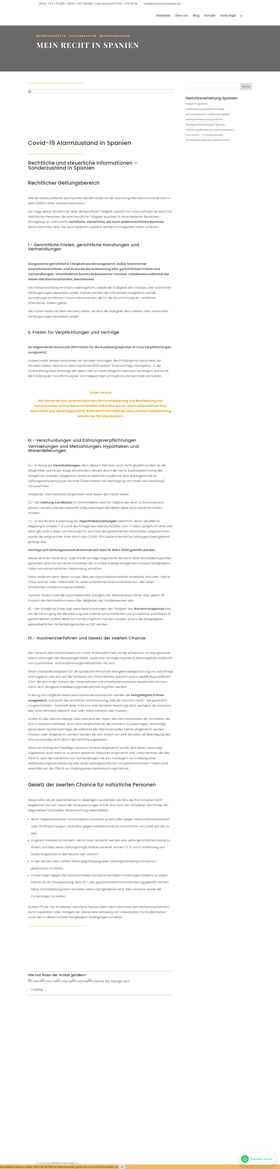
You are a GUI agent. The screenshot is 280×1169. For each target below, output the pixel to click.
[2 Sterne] (49, 981)
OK (122, 1166)
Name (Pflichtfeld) (52, 1034)
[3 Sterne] (64, 981)
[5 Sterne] (96, 981)
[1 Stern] (34, 981)
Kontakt (209, 15)
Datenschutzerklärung (71, 1100)
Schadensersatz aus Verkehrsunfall (208, 140)
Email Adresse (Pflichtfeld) (57, 1043)
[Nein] (126, 1167)
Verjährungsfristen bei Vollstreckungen (210, 130)
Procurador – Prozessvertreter (204, 135)
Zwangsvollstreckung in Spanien (206, 124)
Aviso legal (228, 15)
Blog (196, 15)
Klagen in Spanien (197, 104)
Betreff (46, 1052)
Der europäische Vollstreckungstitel (208, 114)
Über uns (181, 15)
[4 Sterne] (80, 981)
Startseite (163, 15)
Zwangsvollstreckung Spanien (204, 119)
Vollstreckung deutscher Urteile (205, 109)
